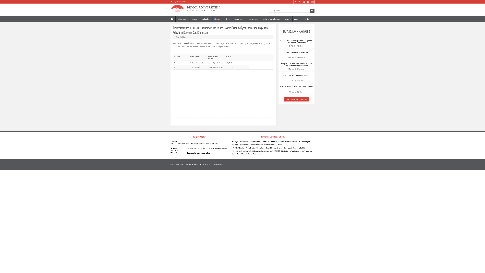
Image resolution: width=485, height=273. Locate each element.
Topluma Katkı (254, 19)
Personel (195, 19)
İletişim (306, 19)
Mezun (298, 19)
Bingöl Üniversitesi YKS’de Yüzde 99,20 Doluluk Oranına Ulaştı (257, 145)
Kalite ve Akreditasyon (273, 19)
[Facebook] (300, 2)
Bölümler (207, 19)
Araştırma (239, 19)
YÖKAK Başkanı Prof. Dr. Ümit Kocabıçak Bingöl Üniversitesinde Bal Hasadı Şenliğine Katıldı (269, 148)
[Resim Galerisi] (312, 2)
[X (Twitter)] (296, 2)
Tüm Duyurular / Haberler (297, 99)
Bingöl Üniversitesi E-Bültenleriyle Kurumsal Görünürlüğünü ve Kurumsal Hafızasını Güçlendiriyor (271, 141)
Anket (288, 19)
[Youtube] (304, 2)
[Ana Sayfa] (172, 19)
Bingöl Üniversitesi (180, 2)
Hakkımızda (183, 19)
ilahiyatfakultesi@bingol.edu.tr (198, 153)
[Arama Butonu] (312, 11)
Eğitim (228, 19)
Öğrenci (218, 19)
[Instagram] (308, 2)
